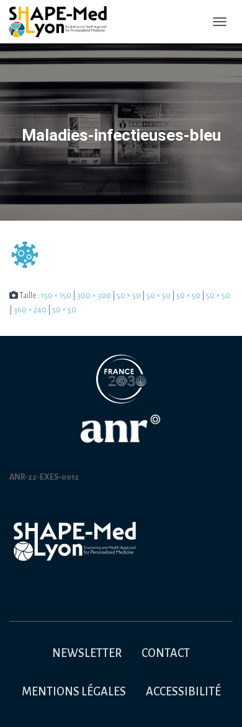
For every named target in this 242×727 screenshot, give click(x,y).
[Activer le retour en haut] (217, 702)
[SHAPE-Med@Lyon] (62, 21)
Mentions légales (74, 691)
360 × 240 (30, 310)
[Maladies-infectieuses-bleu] (24, 254)
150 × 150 (56, 295)
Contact (165, 653)
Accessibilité (183, 691)
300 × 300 (94, 295)
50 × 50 (129, 295)
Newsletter (87, 653)
